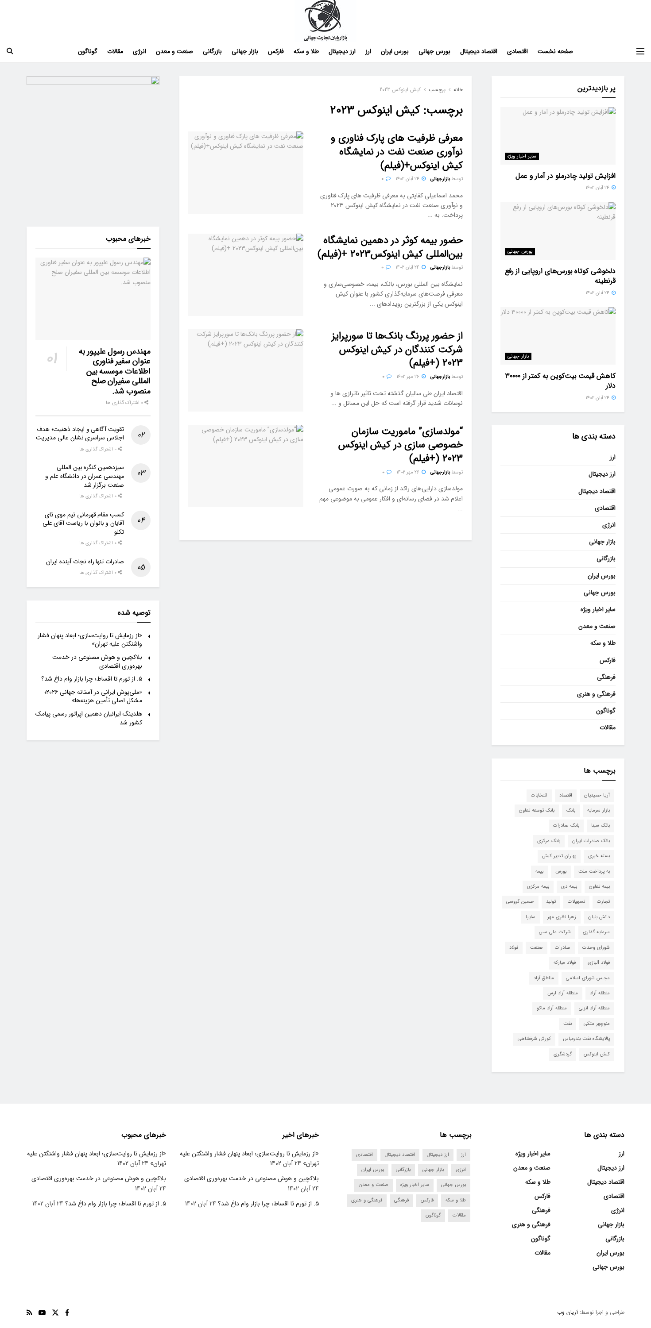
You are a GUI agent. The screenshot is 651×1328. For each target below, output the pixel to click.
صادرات (562, 947)
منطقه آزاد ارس (562, 993)
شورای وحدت (596, 947)
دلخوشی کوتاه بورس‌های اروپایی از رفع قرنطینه (560, 276)
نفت (567, 1024)
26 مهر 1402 (408, 377)
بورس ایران (395, 51)
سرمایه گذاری (596, 932)
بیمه (539, 871)
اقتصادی (517, 51)
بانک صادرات (566, 825)
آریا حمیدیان (597, 795)
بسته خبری (599, 856)
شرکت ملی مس (555, 932)
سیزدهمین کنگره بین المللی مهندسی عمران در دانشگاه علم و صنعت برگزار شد (84, 475)
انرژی (139, 51)
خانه (458, 89)
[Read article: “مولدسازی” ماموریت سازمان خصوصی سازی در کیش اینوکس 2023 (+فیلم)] (245, 466)
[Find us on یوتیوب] (42, 1313)
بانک (570, 810)
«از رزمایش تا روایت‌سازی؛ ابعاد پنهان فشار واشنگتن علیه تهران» (90, 640)
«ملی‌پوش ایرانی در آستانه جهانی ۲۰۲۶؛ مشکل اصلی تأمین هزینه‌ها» (93, 696)
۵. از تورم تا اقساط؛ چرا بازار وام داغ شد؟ (91, 679)
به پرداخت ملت (594, 871)
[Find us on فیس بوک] (67, 1313)
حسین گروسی (520, 901)
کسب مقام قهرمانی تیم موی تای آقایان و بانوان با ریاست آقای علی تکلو (83, 523)
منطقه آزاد (600, 993)
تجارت (603, 901)
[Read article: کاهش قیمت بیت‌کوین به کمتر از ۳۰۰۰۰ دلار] (558, 336)
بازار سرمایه (598, 810)
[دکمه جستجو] (10, 51)
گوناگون (87, 51)
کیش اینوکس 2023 (400, 89)
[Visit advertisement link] (93, 142)
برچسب (437, 89)
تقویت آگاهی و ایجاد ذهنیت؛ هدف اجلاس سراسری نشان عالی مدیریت (80, 433)
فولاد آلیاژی (599, 962)
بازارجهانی (440, 179)
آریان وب (567, 1312)
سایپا (530, 917)
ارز (368, 51)
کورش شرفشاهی (534, 1039)
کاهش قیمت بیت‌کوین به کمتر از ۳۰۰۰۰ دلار (560, 380)
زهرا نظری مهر (561, 917)
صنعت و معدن (174, 51)
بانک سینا (600, 825)
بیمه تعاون (599, 886)
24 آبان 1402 (408, 179)
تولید (551, 901)
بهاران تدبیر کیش (559, 856)
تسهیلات (576, 901)
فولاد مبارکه (565, 962)
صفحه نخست (555, 51)
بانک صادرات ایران (591, 841)
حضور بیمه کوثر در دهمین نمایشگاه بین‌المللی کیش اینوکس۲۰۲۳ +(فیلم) (390, 247)
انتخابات (539, 795)
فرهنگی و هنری (596, 694)
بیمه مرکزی (538, 886)
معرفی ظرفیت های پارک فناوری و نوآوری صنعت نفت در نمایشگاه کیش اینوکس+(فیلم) (397, 152)
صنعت (536, 947)
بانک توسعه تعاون (536, 810)
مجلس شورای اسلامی (588, 978)
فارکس (276, 51)
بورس (560, 871)
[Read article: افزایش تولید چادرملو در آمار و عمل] (558, 136)
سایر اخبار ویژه (522, 156)
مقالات (115, 51)
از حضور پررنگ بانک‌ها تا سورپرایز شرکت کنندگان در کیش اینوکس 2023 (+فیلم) (397, 349)
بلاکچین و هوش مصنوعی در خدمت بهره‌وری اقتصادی (97, 661)
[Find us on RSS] (29, 1313)
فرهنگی (606, 677)
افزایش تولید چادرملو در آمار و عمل (565, 175)
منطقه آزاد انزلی (594, 1008)
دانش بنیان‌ (599, 917)
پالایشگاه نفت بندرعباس (586, 1039)
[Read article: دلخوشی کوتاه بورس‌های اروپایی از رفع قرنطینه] (558, 231)
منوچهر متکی (597, 1024)
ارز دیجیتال (342, 51)
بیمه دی (569, 886)
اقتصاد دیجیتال (478, 51)
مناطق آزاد (544, 978)
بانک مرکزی (548, 841)
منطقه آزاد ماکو (552, 1008)
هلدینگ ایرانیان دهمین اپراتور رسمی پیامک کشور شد (88, 718)
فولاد (513, 947)
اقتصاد (565, 795)
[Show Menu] (640, 51)
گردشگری (563, 1054)
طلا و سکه (306, 51)
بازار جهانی (245, 51)
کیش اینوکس (597, 1054)
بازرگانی (212, 51)
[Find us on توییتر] (55, 1313)
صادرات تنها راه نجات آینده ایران (85, 561)
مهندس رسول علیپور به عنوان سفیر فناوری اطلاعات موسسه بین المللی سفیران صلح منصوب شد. (115, 371)
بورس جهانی (434, 51)
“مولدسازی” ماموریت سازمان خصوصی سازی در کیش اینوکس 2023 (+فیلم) (400, 445)
